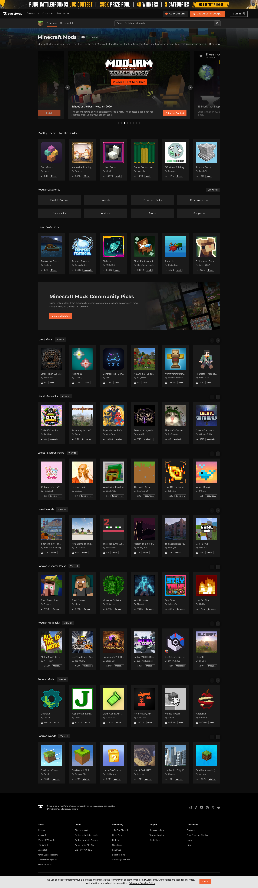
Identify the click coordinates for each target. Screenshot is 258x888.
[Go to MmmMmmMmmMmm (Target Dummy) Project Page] (175, 366)
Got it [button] (205, 881)
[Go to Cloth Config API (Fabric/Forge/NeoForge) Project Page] (113, 706)
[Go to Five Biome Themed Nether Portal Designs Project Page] (82, 536)
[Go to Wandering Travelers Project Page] (113, 479)
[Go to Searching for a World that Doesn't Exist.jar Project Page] (82, 423)
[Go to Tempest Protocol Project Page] (82, 253)
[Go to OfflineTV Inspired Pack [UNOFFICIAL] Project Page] (51, 423)
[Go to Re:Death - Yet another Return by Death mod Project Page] (206, 366)
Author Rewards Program (86, 840)
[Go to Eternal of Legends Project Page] (144, 423)
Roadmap (116, 850)
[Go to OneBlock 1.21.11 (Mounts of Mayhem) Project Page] (82, 763)
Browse (31, 13)
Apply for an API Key (84, 845)
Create (46, 13)
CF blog (115, 840)
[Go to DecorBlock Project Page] (51, 160)
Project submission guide (86, 835)
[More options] (252, 14)
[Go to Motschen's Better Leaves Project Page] (113, 593)
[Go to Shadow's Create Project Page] (175, 423)
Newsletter (117, 845)
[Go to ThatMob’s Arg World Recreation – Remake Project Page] (113, 536)
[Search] (218, 23)
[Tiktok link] (196, 807)
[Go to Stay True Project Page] (175, 593)
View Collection (167, 113)
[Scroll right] (218, 340)
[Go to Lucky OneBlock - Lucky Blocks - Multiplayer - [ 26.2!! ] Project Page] (113, 763)
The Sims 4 (43, 845)
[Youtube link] (201, 807)
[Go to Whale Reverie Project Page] (206, 479)
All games (42, 830)
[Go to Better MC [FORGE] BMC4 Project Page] (144, 649)
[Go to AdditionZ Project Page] (82, 366)
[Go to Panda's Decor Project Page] (206, 160)
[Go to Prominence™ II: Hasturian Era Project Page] (113, 649)
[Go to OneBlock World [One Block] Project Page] (206, 763)
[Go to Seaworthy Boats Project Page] (51, 253)
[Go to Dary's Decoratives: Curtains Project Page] (144, 160)
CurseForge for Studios (197, 835)
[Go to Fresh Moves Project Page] (82, 593)
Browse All (66, 23)
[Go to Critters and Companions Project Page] (206, 253)
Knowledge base (156, 830)
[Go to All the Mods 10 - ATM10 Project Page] (51, 649)
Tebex (189, 840)
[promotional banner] (129, 4)
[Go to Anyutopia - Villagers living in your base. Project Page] (144, 366)
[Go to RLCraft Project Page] (206, 649)
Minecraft (42, 835)
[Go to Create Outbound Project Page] (206, 423)
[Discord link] (207, 807)
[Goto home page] (13, 13)
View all (60, 339)
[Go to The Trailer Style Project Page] (144, 479)
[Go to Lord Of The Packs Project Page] (175, 479)
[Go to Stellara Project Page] (113, 253)
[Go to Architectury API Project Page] (144, 706)
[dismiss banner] (253, 4)
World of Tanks (45, 865)
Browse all (213, 189)
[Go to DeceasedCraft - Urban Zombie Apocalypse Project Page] (82, 649)
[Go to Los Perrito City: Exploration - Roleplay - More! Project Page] (175, 763)
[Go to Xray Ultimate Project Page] (144, 593)
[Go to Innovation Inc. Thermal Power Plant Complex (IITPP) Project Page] (51, 536)
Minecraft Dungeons (47, 860)
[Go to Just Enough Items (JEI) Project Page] (82, 706)
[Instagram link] (190, 807)
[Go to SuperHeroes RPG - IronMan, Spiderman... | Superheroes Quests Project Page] (113, 423)
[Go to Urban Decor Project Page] (113, 160)
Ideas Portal (117, 835)
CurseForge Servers (121, 860)
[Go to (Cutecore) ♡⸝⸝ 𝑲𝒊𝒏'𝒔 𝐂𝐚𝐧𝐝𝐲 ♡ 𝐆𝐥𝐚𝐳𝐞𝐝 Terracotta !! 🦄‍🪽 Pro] (51, 479)
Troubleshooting (156, 835)
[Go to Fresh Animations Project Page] (51, 593)
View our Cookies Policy (142, 883)
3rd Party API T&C (83, 850)
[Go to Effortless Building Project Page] (175, 160)
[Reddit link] (218, 807)
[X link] (213, 807)
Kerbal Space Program (48, 855)
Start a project (81, 830)
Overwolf (191, 830)
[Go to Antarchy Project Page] (175, 253)
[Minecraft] (41, 23)
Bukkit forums (118, 855)
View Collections (61, 316)
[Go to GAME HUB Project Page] (206, 536)
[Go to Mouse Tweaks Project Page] (175, 706)
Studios (61, 13)
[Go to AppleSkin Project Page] (206, 706)
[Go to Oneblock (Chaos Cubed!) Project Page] (51, 763)
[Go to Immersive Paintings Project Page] (82, 160)
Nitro (189, 845)
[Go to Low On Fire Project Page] (206, 593)
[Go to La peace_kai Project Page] (82, 479)
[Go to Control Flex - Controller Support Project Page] (113, 366)
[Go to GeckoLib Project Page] (51, 706)
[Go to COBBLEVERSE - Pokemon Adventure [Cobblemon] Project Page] (175, 649)
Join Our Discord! (120, 830)
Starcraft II (42, 850)
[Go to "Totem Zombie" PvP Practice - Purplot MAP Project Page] (144, 536)
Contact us (154, 840)
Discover (52, 23)
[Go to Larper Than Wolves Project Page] (51, 366)
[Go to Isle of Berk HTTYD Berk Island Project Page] (144, 763)
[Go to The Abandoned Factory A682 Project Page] (175, 536)
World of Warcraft (46, 840)
